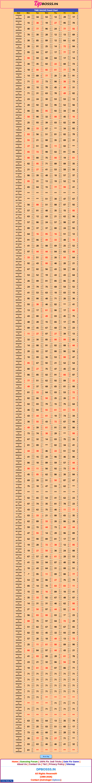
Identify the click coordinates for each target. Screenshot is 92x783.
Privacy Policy (56, 764)
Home (15, 761)
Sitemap (70, 764)
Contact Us (35, 764)
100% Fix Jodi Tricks (51, 761)
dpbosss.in (46, 769)
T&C (44, 764)
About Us (22, 764)
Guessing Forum (29, 761)
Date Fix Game (71, 761)
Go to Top (46, 756)
